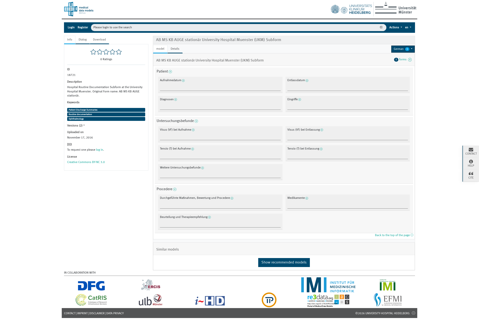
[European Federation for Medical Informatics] (387, 305)
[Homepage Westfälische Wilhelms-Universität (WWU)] (395, 7)
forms (402, 59)
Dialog (83, 39)
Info (69, 39)
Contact (69, 313)
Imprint (82, 313)
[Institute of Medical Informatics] (387, 290)
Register (83, 27)
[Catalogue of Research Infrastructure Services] (91, 305)
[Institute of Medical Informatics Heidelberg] (328, 290)
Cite (471, 177)
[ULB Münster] (150, 305)
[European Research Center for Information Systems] (150, 290)
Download (99, 39)
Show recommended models (284, 262)
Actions (394, 27)
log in (99, 149)
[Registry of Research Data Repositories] (328, 305)
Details (175, 48)
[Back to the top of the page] (413, 313)
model (160, 48)
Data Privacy (115, 313)
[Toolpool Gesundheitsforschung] (269, 305)
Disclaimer (97, 313)
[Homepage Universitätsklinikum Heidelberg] (351, 8)
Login (71, 27)
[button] (403, 49)
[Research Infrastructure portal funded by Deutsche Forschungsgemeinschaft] (91, 290)
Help (471, 165)
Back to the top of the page (393, 235)
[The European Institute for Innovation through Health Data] (210, 305)
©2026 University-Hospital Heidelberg (382, 313)
